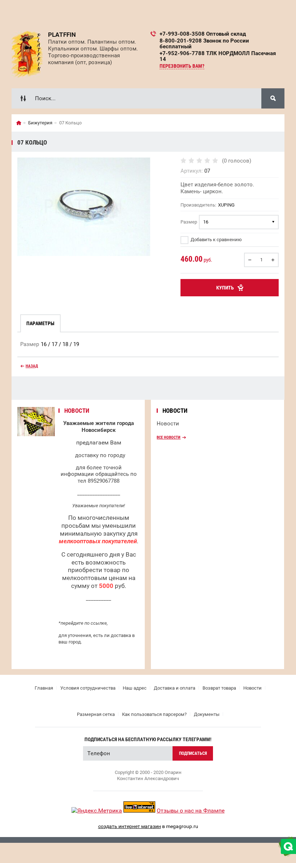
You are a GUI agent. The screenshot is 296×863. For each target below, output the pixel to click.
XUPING (226, 205)
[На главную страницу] (27, 54)
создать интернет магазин (129, 826)
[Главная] (19, 123)
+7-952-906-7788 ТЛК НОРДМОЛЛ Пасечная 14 (218, 56)
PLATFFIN (62, 34)
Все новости (168, 437)
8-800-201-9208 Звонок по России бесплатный (204, 43)
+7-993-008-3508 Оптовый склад (203, 34)
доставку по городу (100, 455)
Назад (32, 366)
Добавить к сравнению (216, 239)
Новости (168, 423)
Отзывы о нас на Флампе (191, 810)
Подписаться (193, 753)
